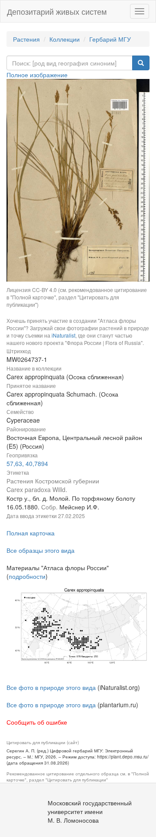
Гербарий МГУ (110, 39)
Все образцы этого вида (40, 550)
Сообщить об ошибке (36, 722)
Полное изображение (37, 74)
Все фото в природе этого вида (51, 687)
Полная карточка (30, 532)
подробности (27, 576)
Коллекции (64, 39)
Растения (26, 39)
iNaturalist (63, 335)
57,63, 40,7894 (27, 463)
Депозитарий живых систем (57, 11)
